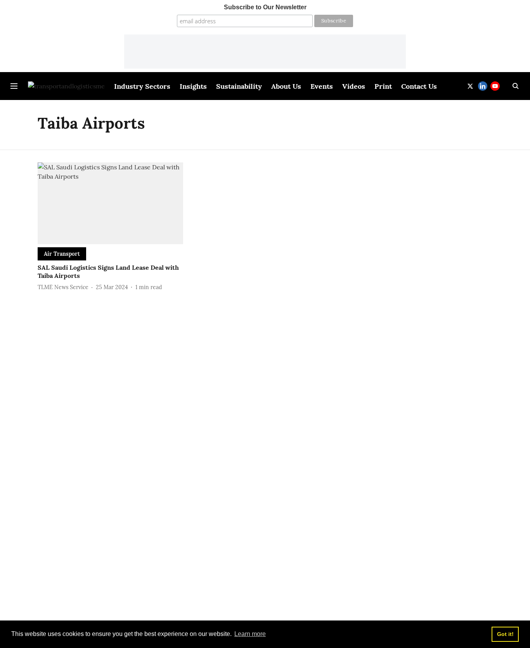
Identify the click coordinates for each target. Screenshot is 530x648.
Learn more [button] (250, 634)
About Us (286, 86)
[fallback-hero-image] (110, 203)
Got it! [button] (505, 634)
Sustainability (239, 86)
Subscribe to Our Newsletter (265, 7)
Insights (193, 86)
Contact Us (419, 86)
